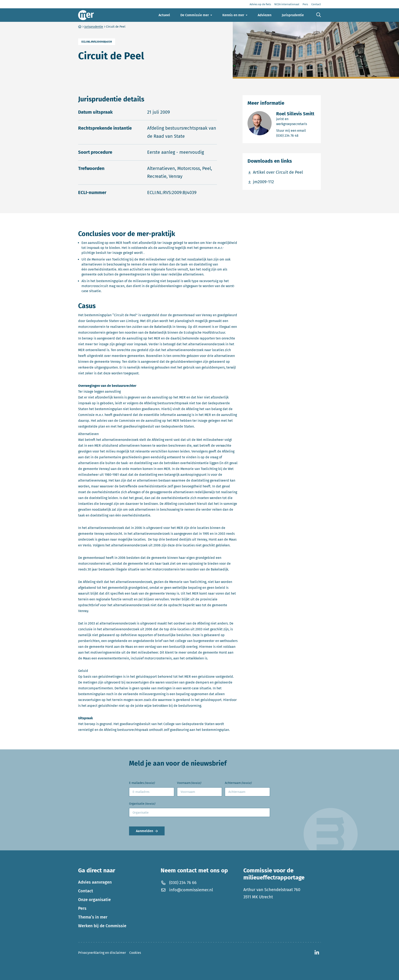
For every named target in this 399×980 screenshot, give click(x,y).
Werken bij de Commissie (102, 925)
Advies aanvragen (95, 882)
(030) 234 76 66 (183, 882)
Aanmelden (144, 831)
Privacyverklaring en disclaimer (102, 953)
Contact (85, 890)
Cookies (135, 953)
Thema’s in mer (92, 917)
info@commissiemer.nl (191, 889)
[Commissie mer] (86, 15)
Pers (82, 908)
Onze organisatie (94, 899)
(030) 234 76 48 (296, 135)
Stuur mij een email (296, 130)
